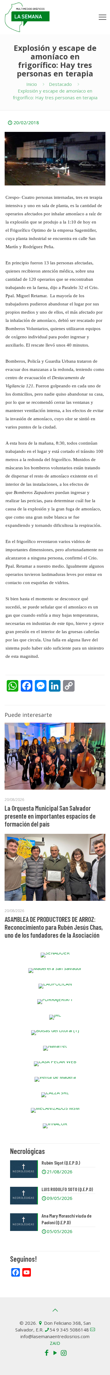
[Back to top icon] (55, 1310)
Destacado (60, 84)
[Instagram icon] (63, 1352)
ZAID (55, 1343)
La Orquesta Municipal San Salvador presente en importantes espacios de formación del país (50, 816)
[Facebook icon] (46, 1352)
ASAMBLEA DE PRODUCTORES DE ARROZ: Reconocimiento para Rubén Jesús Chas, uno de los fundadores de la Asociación (54, 927)
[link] (55, 955)
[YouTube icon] (55, 1352)
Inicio (31, 84)
